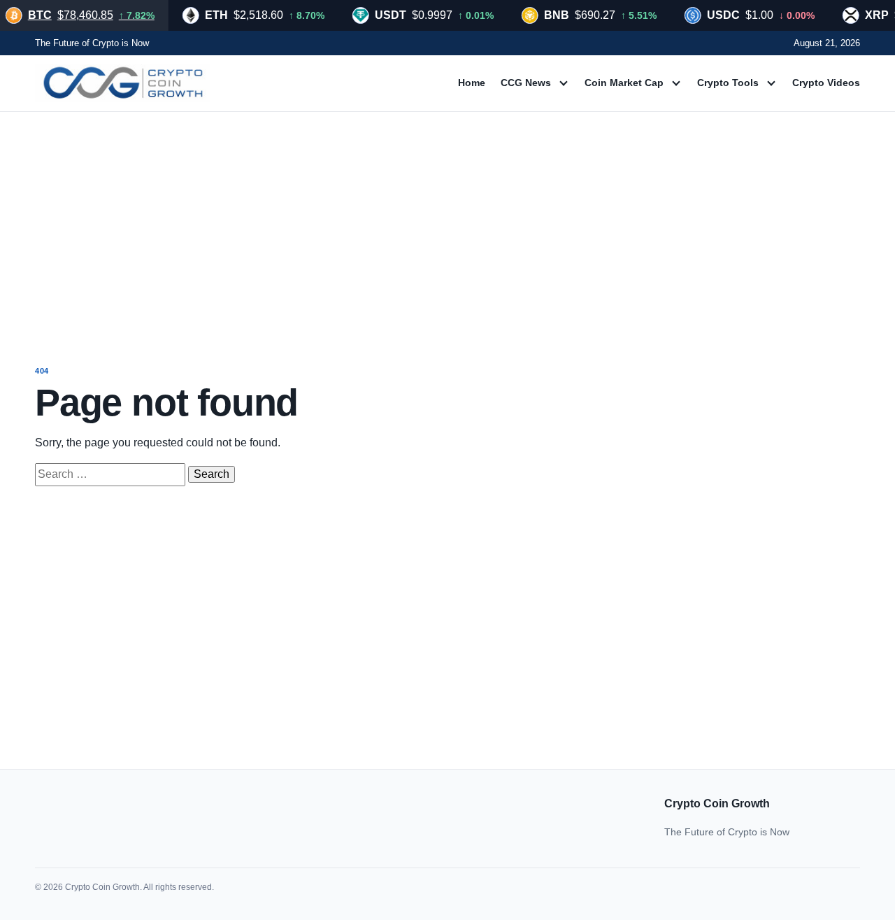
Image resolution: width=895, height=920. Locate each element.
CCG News (526, 82)
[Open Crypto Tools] (771, 83)
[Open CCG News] (563, 83)
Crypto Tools (728, 82)
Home (471, 82)
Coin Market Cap (624, 82)
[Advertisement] (447, 225)
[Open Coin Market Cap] (676, 83)
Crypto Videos (826, 82)
